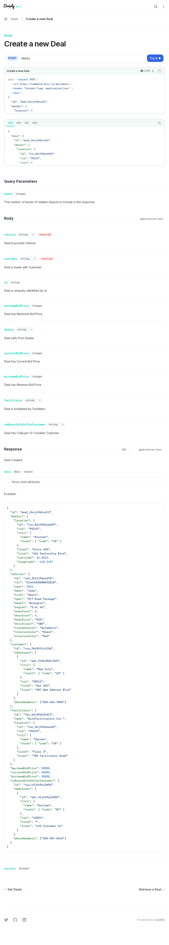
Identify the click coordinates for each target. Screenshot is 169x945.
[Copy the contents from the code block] (159, 71)
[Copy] (141, 58)
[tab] (10, 122)
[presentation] (84, 94)
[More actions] (164, 6)
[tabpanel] (84, 146)
